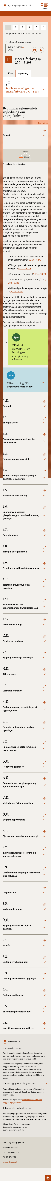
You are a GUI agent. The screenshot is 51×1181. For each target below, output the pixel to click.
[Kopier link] (44, 131)
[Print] (34, 50)
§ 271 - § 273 (24, 268)
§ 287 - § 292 (16, 291)
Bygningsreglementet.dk (19, 5)
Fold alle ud (43, 123)
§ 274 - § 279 (39, 274)
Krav (10, 73)
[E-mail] (41, 50)
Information (14, 1041)
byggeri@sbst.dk (10, 1162)
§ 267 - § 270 (35, 260)
